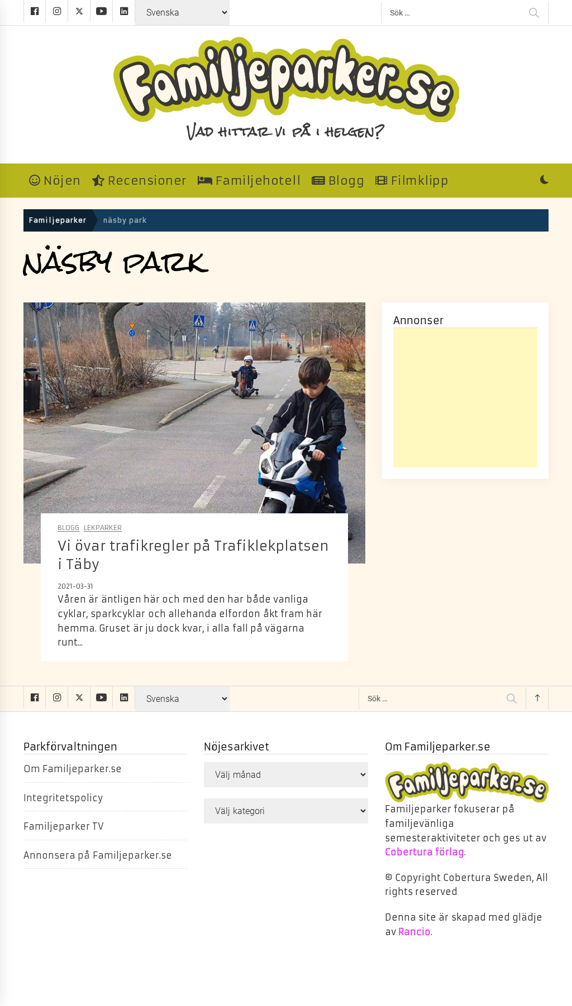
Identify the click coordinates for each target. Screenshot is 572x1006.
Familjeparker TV (63, 826)
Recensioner (145, 181)
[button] (544, 180)
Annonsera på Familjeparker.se (97, 855)
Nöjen (61, 181)
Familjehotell (256, 181)
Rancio (414, 931)
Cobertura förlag (424, 852)
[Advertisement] (465, 398)
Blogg (344, 181)
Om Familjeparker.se (72, 768)
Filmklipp (418, 181)
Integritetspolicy (63, 797)
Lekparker (103, 528)
